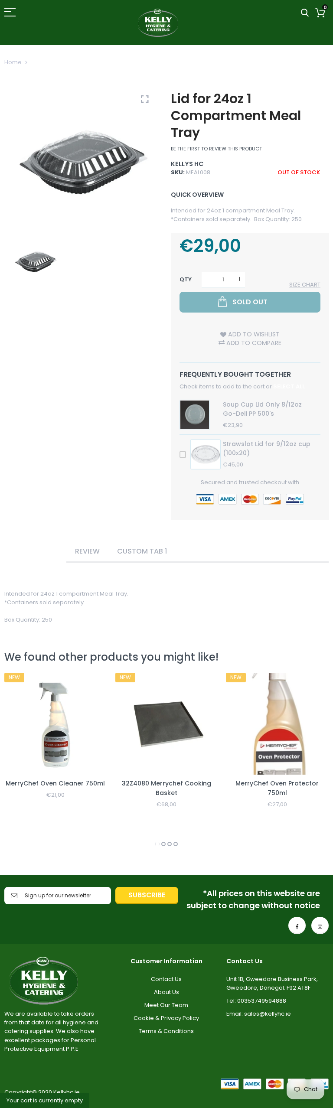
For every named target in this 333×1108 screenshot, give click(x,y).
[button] (157, 844)
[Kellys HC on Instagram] (320, 925)
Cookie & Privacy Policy (166, 1018)
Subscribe (146, 894)
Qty (186, 279)
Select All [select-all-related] (289, 386)
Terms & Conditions (166, 1031)
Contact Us (166, 979)
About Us (166, 992)
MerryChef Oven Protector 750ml (277, 788)
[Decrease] (207, 279)
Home (13, 62)
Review (87, 551)
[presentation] (21, 760)
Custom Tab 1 (142, 551)
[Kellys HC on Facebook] (297, 925)
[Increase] (239, 279)
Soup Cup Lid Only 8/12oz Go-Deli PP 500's (262, 409)
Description (35, 551)
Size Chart (304, 284)
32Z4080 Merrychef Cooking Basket (166, 788)
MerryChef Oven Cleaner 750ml (55, 783)
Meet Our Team (166, 1005)
